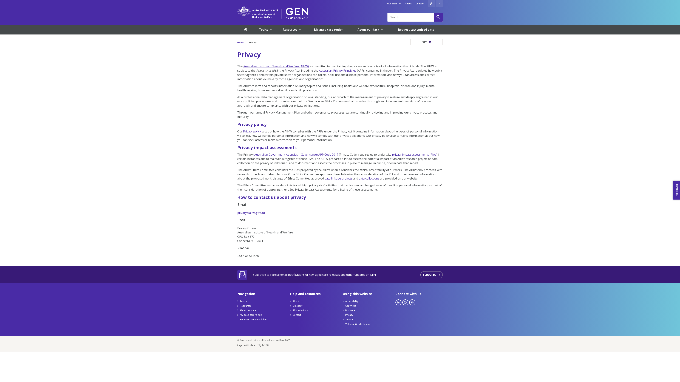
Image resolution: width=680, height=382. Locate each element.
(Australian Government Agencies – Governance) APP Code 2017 (295, 155)
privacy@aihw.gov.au (251, 213)
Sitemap (349, 319)
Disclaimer (350, 310)
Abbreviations (300, 310)
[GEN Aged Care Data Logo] (297, 12)
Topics (243, 301)
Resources (245, 305)
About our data (248, 310)
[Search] (438, 17)
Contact (420, 3)
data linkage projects (338, 178)
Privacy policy (252, 131)
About (408, 3)
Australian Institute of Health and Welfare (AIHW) (276, 66)
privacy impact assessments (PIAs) (414, 155)
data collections (369, 178)
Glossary (297, 305)
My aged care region (251, 314)
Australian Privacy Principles (337, 71)
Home (240, 42)
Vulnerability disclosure (357, 324)
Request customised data (253, 319)
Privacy (349, 314)
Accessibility (351, 301)
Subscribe (429, 274)
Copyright (350, 305)
